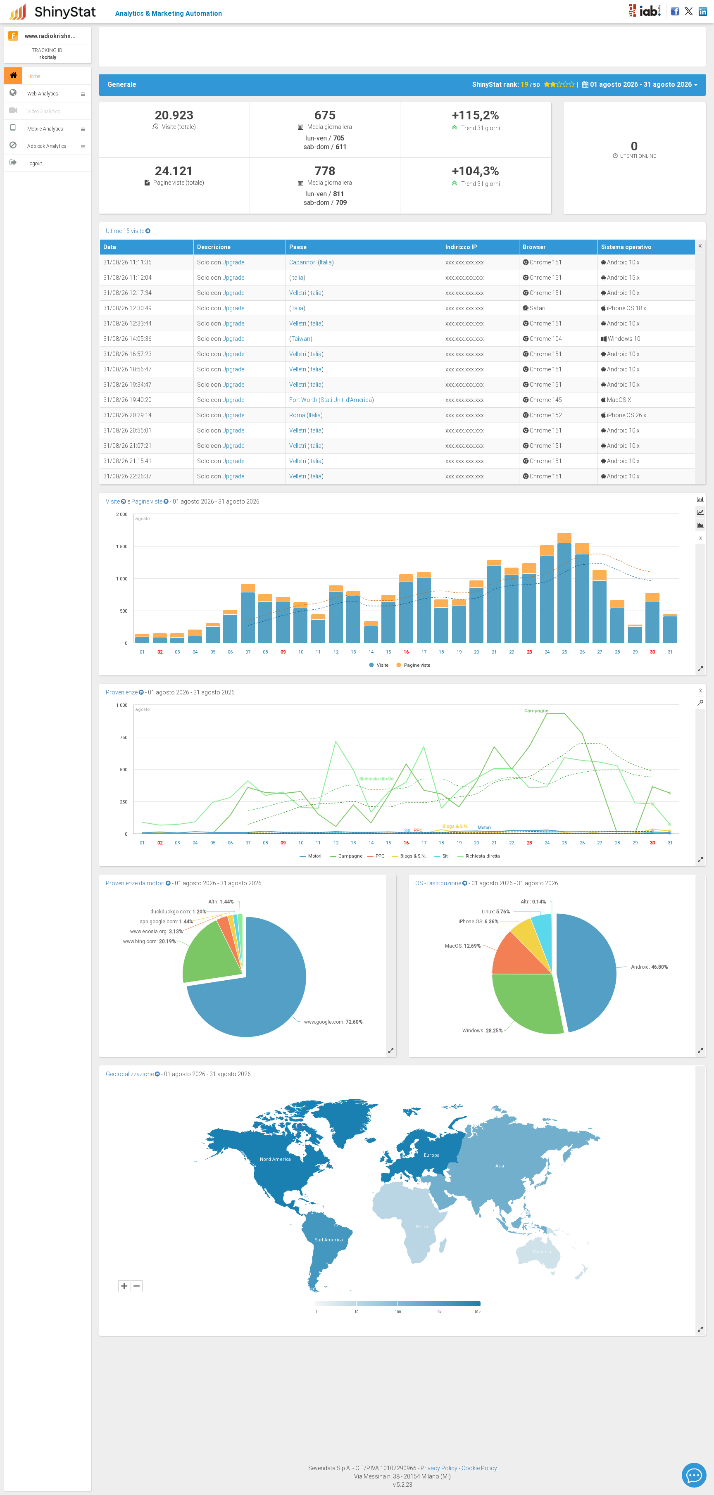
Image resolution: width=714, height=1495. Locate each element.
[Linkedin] (703, 9)
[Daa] (632, 9)
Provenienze (122, 692)
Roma (297, 415)
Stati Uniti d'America (346, 400)
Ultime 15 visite (125, 231)
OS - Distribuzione (438, 883)
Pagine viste (147, 501)
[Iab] (651, 9)
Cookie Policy (479, 1468)
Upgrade (233, 262)
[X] (689, 9)
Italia (326, 262)
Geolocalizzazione (130, 1074)
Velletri (297, 293)
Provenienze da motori (136, 883)
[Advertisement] (402, 45)
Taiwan (300, 338)
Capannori (303, 262)
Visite (113, 501)
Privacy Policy (440, 1468)
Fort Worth (303, 400)
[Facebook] (673, 9)
